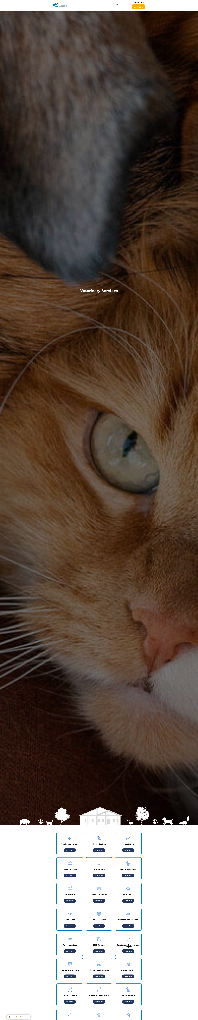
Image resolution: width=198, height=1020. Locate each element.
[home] (60, 5)
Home (73, 4)
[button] (78, 5)
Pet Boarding (126, 11)
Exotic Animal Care (90, 11)
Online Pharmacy (108, 11)
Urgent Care (71, 11)
